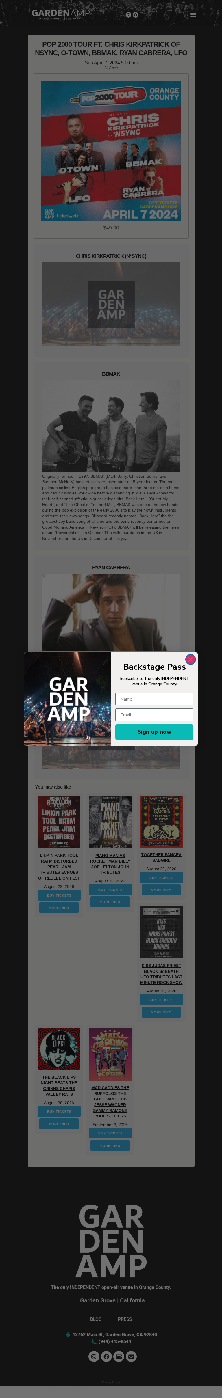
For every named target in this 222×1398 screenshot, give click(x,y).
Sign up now (154, 732)
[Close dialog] (191, 659)
